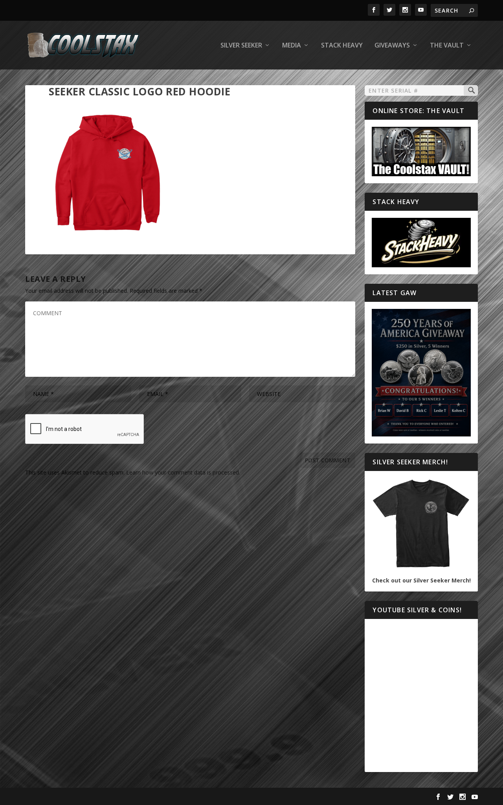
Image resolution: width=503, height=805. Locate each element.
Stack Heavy (342, 45)
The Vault (447, 45)
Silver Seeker (241, 45)
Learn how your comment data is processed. (183, 472)
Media (291, 45)
